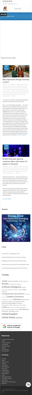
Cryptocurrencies (5, 299)
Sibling (11, 94)
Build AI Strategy (6, 346)
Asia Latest (4, 368)
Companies (4, 291)
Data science (25, 299)
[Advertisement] (16, 37)
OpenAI (12, 309)
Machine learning (11, 307)
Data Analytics (5, 351)
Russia (16, 309)
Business (4, 363)
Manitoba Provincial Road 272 (20, 307)
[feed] (9, 2)
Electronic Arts (6, 169)
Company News (5, 372)
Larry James (5, 92)
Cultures (26, 168)
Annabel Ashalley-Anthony (8, 168)
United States (8, 317)
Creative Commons (15, 296)
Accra (22, 166)
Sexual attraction (6, 94)
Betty (23, 86)
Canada (20, 289)
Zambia (19, 318)
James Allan (18, 89)
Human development (7, 89)
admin (14, 96)
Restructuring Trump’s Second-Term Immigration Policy (15, 264)
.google (4, 281)
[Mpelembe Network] (4, 8)
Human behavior (23, 87)
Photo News (5, 380)
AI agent (21, 281)
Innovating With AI (6, 342)
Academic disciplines (13, 281)
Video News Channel (7, 378)
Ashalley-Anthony (17, 168)
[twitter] (5, 2)
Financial (4, 358)
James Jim (24, 89)
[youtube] (11, 2)
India (11, 305)
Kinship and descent (24, 91)
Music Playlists (5, 349)
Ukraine (17, 311)
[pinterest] (7, 2)
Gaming (14, 169)
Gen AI (3, 341)
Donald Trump (11, 301)
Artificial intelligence (11, 287)
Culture (22, 168)
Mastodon (4, 383)
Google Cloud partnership (8, 339)
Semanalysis (5, 344)
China (24, 290)
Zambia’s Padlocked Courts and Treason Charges (14, 257)
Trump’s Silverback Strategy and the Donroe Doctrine (15, 268)
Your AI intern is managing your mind (11, 253)
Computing (27, 294)
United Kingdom (10, 314)
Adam (24, 166)
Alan (23, 84)
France (22, 301)
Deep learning (5, 301)
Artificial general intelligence (15, 284)
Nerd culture (9, 171)
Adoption (20, 84)
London (4, 307)
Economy (17, 301)
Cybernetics (17, 299)
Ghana (17, 169)
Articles (5, 284)
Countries (4, 297)
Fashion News (5, 373)
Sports (3, 375)
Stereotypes (18, 171)
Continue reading (22, 134)
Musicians (4, 309)
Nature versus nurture (20, 92)
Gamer (10, 169)
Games (16, 166)
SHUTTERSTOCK (24, 309)
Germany (20, 303)
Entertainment (5, 362)
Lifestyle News (5, 370)
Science (13, 84)
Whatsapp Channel (6, 376)
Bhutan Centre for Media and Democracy (10, 289)
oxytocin (27, 92)
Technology (12, 311)
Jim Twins (17, 91)
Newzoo (13, 171)
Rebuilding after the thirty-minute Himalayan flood (14, 261)
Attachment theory (18, 86)
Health (3, 360)
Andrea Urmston (10, 86)
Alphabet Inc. (26, 281)
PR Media (5, 355)
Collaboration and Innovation (9, 381)
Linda (9, 92)
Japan (24, 305)
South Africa (5, 311)
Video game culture (11, 173)
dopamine (7, 87)
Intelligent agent (16, 305)
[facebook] (3, 2)
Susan (21, 94)
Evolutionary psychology (15, 87)
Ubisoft (22, 171)
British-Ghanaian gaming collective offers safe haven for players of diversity (15, 161)
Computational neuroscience (13, 294)
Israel (21, 305)
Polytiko (4, 347)
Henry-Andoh (22, 169)
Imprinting (14, 89)
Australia (24, 287)
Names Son (13, 92)
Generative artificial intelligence (9, 303)
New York (8, 309)
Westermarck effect (6, 96)
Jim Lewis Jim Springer (10, 91)
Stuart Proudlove (16, 94)
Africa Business (5, 367)
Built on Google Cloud (6, 390)
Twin (24, 94)
